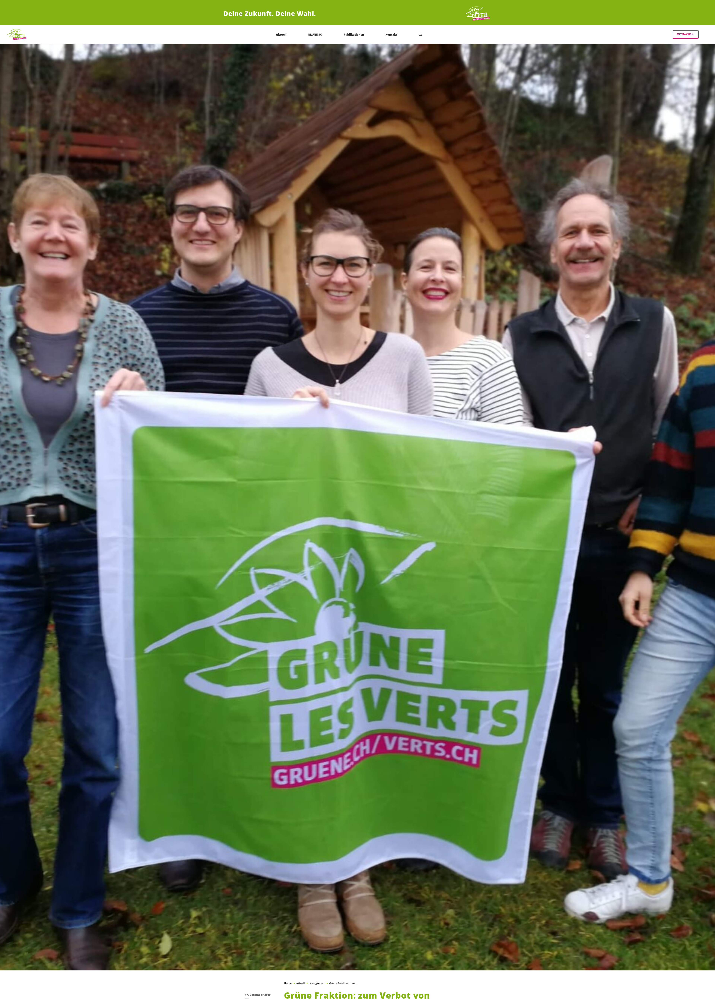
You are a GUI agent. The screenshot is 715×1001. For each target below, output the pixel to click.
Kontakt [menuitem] (391, 34)
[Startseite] (478, 13)
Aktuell (300, 983)
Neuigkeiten (317, 983)
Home (288, 983)
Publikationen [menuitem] (354, 34)
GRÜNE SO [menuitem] (315, 34)
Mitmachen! (686, 34)
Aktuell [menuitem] (281, 34)
